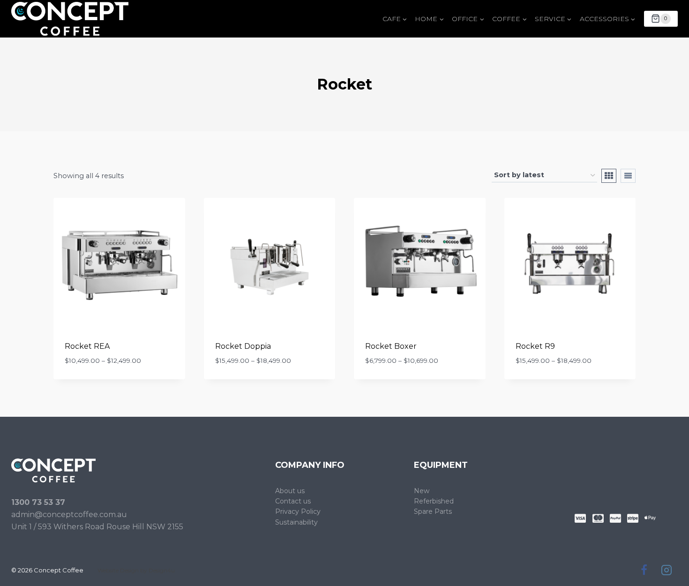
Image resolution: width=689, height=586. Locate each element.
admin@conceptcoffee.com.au (69, 514)
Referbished (434, 501)
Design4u (162, 570)
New (421, 491)
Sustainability (296, 522)
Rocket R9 (535, 346)
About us (290, 491)
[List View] (628, 176)
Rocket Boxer (391, 346)
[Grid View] (608, 176)
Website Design (118, 570)
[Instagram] (666, 570)
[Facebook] (644, 570)
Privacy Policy (298, 511)
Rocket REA (87, 346)
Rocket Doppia (243, 346)
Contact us (293, 501)
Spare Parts (433, 511)
